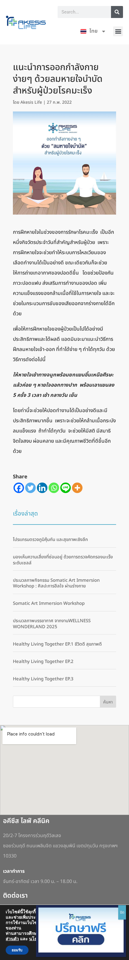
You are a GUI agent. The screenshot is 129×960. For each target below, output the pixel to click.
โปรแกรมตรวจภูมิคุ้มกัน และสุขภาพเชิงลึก (50, 539)
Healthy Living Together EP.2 (43, 661)
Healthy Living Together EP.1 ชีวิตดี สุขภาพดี (57, 644)
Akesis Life (31, 102)
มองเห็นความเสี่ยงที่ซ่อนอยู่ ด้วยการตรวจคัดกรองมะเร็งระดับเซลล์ (63, 560)
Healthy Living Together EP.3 (43, 679)
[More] (77, 488)
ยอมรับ (17, 950)
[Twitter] (30, 488)
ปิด (122, 912)
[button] (118, 31)
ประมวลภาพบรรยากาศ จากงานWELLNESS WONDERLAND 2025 (52, 623)
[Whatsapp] (54, 488)
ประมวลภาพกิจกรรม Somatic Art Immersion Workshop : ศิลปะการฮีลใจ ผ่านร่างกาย (56, 583)
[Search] (117, 12)
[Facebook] (19, 488)
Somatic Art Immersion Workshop (49, 603)
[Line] (65, 488)
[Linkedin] (42, 488)
